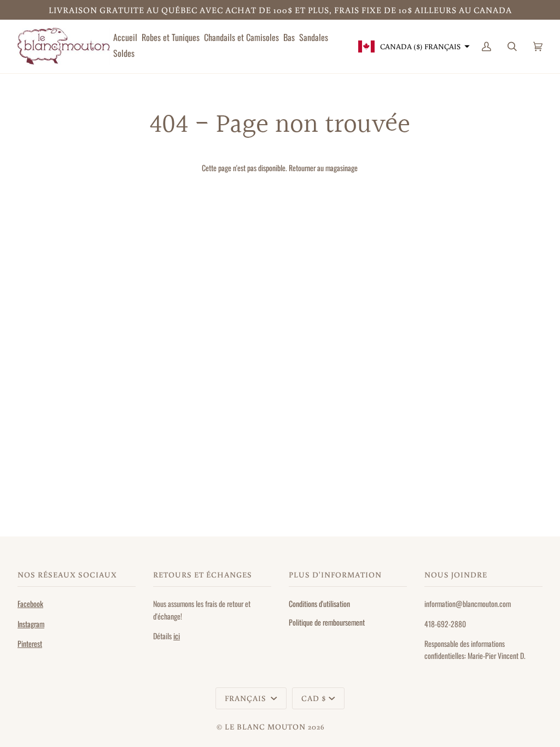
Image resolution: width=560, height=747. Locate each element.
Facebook (30, 603)
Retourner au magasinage (323, 167)
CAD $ (313, 698)
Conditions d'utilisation (319, 603)
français (247, 698)
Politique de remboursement (327, 622)
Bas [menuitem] (289, 37)
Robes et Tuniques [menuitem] (171, 37)
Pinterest (30, 643)
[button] (413, 46)
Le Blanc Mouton (265, 726)
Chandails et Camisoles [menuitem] (241, 37)
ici (176, 635)
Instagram (31, 623)
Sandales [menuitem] (313, 37)
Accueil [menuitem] (125, 37)
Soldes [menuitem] (124, 53)
